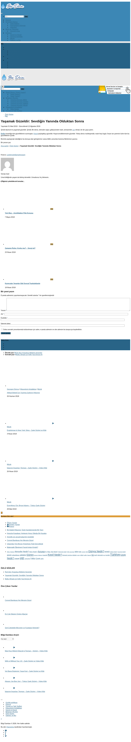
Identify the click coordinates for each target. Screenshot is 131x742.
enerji (107, 551)
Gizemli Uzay (15, 31)
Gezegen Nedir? (122, 551)
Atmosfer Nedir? (22, 551)
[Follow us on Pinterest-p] (5, 345)
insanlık (44, 555)
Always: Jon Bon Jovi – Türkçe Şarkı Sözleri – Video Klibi (26, 681)
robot (81, 555)
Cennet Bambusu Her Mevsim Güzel (20, 540)
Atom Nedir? (33, 552)
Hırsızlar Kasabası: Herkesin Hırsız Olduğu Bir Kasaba (26, 533)
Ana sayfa (4, 146)
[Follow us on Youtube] (6, 344)
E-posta (4, 318)
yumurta (27, 558)
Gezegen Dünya (13, 389)
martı (18, 155)
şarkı (42, 558)
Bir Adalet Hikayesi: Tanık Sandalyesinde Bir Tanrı (25, 530)
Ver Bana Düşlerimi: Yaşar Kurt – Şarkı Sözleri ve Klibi (24, 671)
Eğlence (9, 33)
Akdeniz (12, 551)
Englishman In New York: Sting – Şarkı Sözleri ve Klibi (26, 430)
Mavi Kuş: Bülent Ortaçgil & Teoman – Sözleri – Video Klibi (26, 651)
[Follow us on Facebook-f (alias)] (5, 347)
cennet (83, 551)
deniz (11, 155)
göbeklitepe (15, 555)
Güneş (30, 554)
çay (73, 130)
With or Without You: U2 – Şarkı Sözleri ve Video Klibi (24, 661)
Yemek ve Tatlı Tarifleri (14, 111)
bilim (76, 552)
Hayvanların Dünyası (17, 25)
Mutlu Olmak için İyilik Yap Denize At (18, 579)
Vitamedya (10, 727)
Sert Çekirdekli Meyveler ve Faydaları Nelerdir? (22, 628)
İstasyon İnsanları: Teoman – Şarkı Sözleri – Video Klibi (27, 468)
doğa (15, 155)
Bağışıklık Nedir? (62, 551)
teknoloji (100, 555)
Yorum (4, 310)
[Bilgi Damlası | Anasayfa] (12, 9)
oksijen (74, 555)
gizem (9, 555)
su (92, 555)
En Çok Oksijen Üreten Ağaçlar (16, 614)
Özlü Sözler (9, 114)
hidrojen (40, 555)
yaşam (22, 155)
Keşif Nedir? (55, 554)
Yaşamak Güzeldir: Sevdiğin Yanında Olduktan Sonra (24, 575)
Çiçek (38, 558)
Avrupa (41, 551)
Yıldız (32, 558)
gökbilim (23, 555)
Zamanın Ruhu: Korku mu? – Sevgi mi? (20, 248)
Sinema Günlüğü (16, 37)
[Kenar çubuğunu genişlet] (1, 513)
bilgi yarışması (70, 551)
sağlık (85, 555)
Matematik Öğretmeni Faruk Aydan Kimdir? (22, 547)
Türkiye (115, 554)
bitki (80, 552)
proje (78, 555)
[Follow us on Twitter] (6, 349)
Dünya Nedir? (96, 551)
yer (22, 558)
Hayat (35, 134)
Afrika (8, 551)
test (104, 555)
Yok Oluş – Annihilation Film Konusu (19, 213)
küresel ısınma (67, 555)
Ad (2, 314)
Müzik (40, 389)
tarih (95, 555)
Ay (46, 552)
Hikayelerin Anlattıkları (28, 389)
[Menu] (1, 13)
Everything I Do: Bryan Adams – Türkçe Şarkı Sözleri (26, 505)
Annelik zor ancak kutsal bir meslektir (20, 537)
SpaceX (89, 555)
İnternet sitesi (5, 323)
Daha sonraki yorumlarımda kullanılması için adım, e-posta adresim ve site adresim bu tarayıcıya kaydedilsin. (42, 329)
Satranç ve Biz (15, 40)
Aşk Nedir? (54, 552)
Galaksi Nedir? (113, 551)
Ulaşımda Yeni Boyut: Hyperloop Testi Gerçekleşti (25, 544)
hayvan (36, 555)
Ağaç (48, 552)
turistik (108, 555)
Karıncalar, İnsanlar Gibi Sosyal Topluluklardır (22, 283)
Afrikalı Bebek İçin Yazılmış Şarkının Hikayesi (23, 393)
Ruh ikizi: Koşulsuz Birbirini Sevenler (18, 572)
